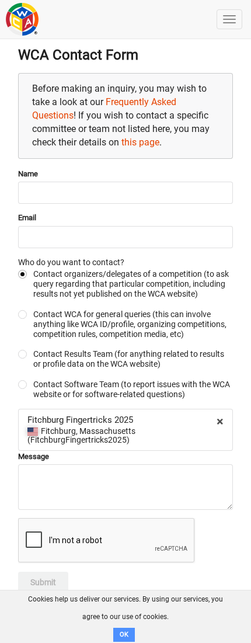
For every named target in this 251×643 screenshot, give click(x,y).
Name (28, 173)
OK (124, 634)
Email (27, 217)
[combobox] (125, 430)
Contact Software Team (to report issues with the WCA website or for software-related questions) (131, 389)
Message (33, 456)
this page (140, 142)
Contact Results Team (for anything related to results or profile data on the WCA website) (128, 359)
